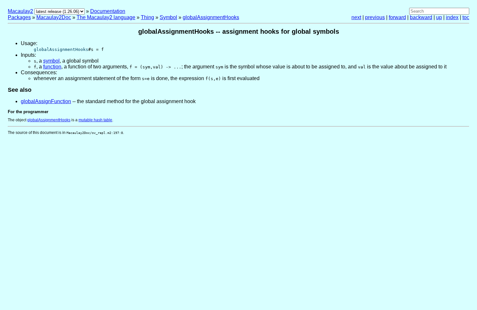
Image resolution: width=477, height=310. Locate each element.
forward (397, 17)
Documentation (107, 11)
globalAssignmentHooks (211, 17)
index (452, 17)
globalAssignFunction (46, 101)
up (439, 17)
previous (375, 17)
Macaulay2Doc (53, 17)
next (356, 17)
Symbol (168, 17)
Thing (147, 17)
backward (421, 17)
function (52, 66)
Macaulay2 (20, 11)
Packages (19, 17)
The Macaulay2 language (106, 17)
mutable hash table (95, 120)
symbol (51, 61)
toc (465, 17)
